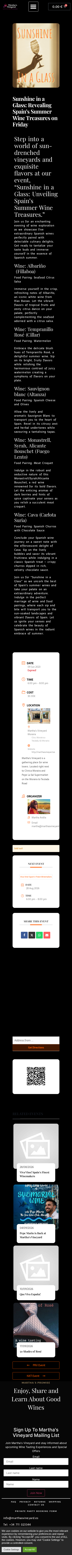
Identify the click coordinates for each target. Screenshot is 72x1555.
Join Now (36, 1493)
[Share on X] (31, 935)
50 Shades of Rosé (31, 1351)
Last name (36, 1468)
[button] (33, 7)
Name (36, 1479)
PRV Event (39, 1365)
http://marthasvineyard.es (43, 752)
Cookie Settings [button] (11, 1549)
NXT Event (33, 1376)
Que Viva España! (30, 1294)
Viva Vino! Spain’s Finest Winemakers (36, 876)
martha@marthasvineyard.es (47, 826)
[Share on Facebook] (24, 935)
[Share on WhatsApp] (39, 935)
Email (36, 1456)
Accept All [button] (30, 1549)
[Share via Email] (47, 935)
